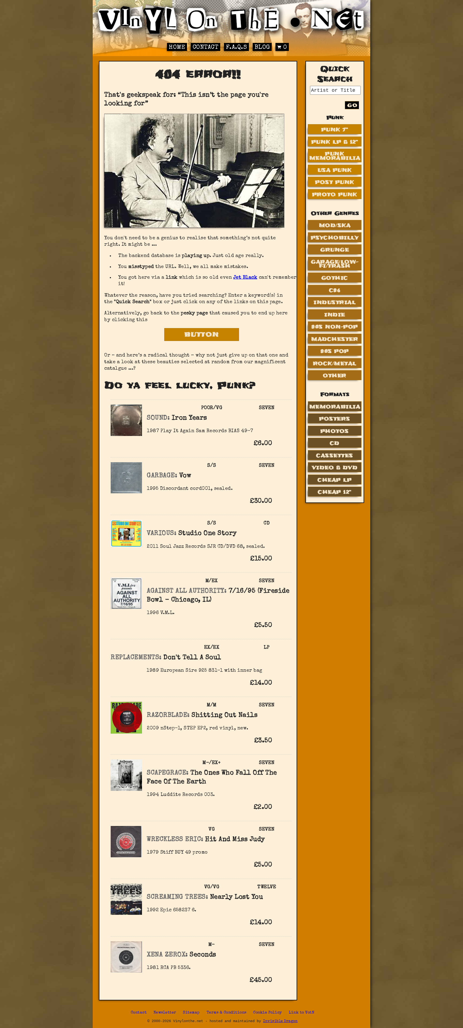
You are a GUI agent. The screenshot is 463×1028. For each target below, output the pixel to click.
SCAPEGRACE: (168, 773)
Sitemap (191, 1013)
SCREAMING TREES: (177, 897)
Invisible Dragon (280, 1021)
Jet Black (245, 277)
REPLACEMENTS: (136, 658)
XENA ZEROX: (167, 955)
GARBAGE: (162, 476)
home (177, 48)
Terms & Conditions (227, 1013)
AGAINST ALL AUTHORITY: (186, 591)
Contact (206, 48)
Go (352, 105)
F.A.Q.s (236, 48)
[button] (280, 443)
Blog (262, 48)
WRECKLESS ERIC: (175, 839)
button (201, 334)
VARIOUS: (161, 533)
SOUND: (158, 418)
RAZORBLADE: (168, 715)
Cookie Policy (267, 1013)
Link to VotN (301, 1013)
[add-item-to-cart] (280, 444)
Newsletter (165, 1013)
